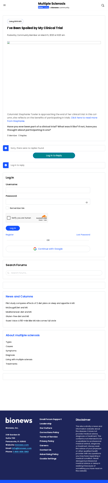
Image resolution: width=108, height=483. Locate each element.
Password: (11, 195)
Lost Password (83, 234)
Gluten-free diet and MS (17, 316)
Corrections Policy (49, 432)
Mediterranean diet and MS (19, 312)
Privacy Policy (47, 441)
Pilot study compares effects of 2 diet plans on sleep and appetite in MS (40, 303)
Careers (44, 445)
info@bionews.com (22, 448)
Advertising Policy (49, 454)
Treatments (11, 363)
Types (9, 342)
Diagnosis (10, 355)
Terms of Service (49, 436)
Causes (9, 346)
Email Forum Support (51, 419)
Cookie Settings (48, 458)
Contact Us (45, 449)
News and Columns (19, 296)
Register (10, 234)
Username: (12, 184)
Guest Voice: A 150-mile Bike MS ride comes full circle (31, 320)
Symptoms (11, 350)
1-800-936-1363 (21, 451)
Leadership (45, 423)
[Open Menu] (4, 5)
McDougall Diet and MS (17, 307)
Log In (13, 228)
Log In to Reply (54, 155)
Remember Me (17, 208)
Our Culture (46, 428)
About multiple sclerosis (23, 335)
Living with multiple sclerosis (19, 359)
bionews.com (22, 445)
